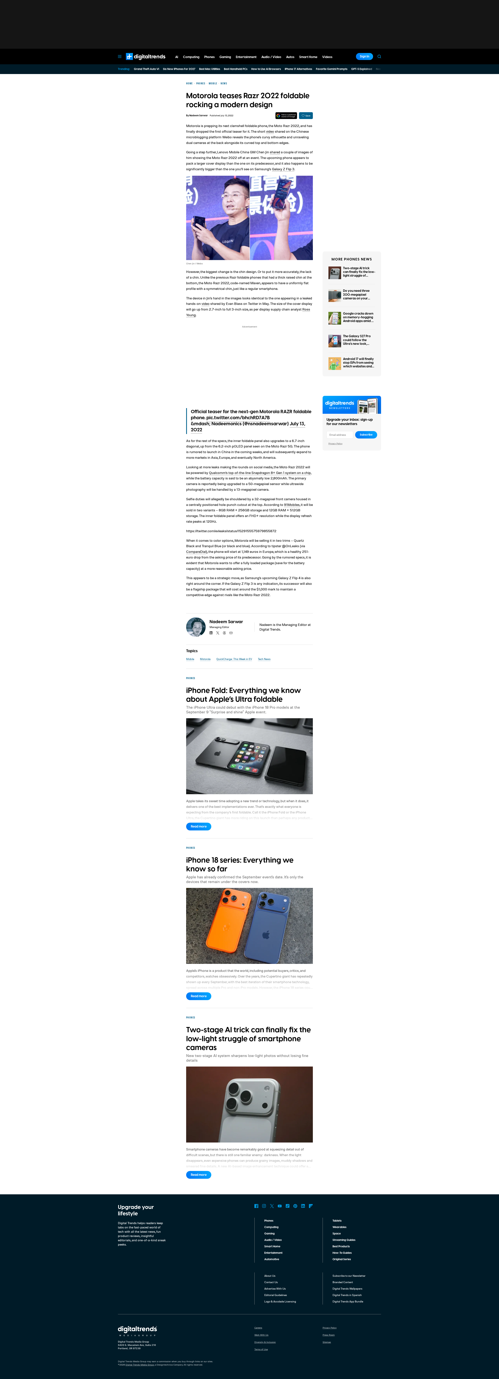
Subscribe (366, 435)
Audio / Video (273, 1240)
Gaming (269, 1234)
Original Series (342, 1259)
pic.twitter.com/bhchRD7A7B (238, 418)
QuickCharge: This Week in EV (234, 659)
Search (379, 56)
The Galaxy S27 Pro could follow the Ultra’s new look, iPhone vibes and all (357, 342)
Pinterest (295, 1206)
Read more (199, 826)
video (270, 131)
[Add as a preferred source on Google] (286, 115)
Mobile (190, 659)
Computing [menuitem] (191, 57)
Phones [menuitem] (209, 57)
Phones (268, 1221)
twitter (217, 632)
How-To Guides (342, 1253)
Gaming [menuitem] (225, 57)
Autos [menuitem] (290, 57)
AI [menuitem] (176, 57)
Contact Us (271, 1282)
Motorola (205, 659)
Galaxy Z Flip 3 (283, 169)
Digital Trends (138, 62)
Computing (271, 1227)
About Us (269, 1275)
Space (337, 1234)
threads (224, 632)
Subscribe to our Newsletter (349, 1275)
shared (275, 152)
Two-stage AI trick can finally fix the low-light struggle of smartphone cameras (359, 274)
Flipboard (311, 1206)
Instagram (264, 1206)
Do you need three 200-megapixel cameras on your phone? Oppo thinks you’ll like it (357, 298)
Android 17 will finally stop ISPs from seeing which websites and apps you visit (358, 364)
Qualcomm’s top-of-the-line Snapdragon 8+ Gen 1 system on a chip (260, 472)
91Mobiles (292, 504)
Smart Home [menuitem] (308, 57)
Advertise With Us (275, 1288)
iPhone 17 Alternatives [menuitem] (298, 69)
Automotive (271, 1259)
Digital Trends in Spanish (347, 1295)
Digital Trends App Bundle (348, 1301)
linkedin (211, 632)
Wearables (339, 1227)
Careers (258, 1327)
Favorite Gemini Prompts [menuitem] (331, 69)
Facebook (256, 1206)
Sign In (364, 56)
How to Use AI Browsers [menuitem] (266, 69)
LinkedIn (303, 1206)
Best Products (341, 1246)
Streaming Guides (344, 1240)
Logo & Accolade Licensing (280, 1301)
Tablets (337, 1221)
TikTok (287, 1206)
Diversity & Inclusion (265, 1342)
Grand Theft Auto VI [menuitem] (146, 69)
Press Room (329, 1334)
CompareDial (196, 551)
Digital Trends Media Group (140, 1364)
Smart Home (272, 1246)
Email (231, 632)
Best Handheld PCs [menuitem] (235, 69)
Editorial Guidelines (275, 1295)
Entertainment (273, 1253)
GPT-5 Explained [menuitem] (361, 69)
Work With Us (261, 1334)
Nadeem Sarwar (198, 115)
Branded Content (343, 1282)
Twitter (272, 1206)
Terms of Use (261, 1349)
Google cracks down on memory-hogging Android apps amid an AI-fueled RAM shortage (359, 321)
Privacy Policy (335, 443)
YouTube (280, 1206)
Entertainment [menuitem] (246, 57)
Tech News (264, 659)
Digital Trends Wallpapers (347, 1288)
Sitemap (327, 1342)
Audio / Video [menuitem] (271, 57)
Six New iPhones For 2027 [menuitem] (179, 69)
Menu (119, 56)
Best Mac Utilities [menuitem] (209, 69)
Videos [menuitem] (327, 57)
